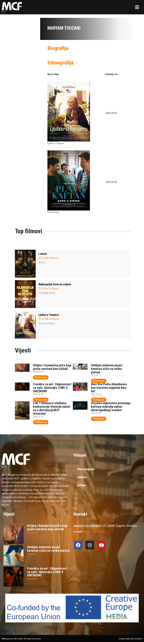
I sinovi (42, 254)
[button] (137, 7)
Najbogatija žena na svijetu (54, 284)
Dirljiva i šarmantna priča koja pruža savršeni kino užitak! (52, 367)
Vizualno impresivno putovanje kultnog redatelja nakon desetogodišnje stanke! (110, 406)
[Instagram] (89, 545)
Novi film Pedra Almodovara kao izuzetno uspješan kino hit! (109, 387)
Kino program (85, 469)
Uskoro (81, 477)
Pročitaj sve (41, 377)
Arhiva (81, 485)
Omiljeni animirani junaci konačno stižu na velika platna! (106, 368)
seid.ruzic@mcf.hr (94, 531)
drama (41, 262)
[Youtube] (101, 545)
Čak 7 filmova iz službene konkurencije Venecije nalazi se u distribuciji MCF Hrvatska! (51, 408)
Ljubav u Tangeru (55, 143)
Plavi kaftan (53, 212)
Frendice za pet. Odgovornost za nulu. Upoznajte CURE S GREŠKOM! (52, 387)
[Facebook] (78, 545)
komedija (43, 292)
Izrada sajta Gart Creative (130, 639)
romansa (50, 323)
